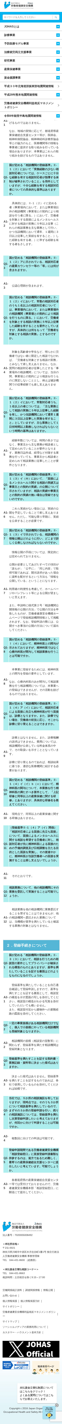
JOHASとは (11, 26)
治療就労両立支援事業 (18, 52)
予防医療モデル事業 (16, 43)
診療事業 (9, 35)
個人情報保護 (10, 1301)
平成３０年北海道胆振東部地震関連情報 (29, 86)
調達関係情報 (32, 1290)
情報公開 (48, 1290)
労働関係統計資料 (12, 1290)
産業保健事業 (12, 69)
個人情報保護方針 (30, 1301)
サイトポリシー (11, 1306)
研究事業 (9, 60)
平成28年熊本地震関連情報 (21, 94)
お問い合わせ (10, 1295)
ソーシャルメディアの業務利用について (24, 1327)
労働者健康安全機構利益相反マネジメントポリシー (29, 105)
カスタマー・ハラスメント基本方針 (22, 1332)
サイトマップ (10, 1321)
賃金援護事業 (12, 77)
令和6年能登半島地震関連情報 (23, 115)
